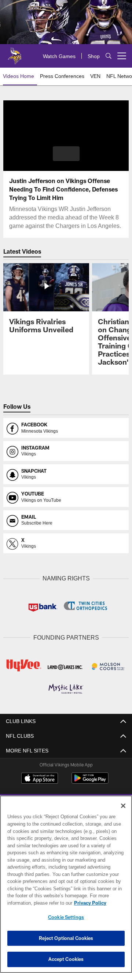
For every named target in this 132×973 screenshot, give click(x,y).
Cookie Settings (66, 917)
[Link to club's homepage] (14, 53)
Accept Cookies (66, 959)
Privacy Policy (32, 903)
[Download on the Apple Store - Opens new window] (39, 778)
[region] (66, 884)
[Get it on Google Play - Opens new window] (90, 781)
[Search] (108, 56)
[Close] (123, 806)
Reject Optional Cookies (66, 938)
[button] (66, 153)
